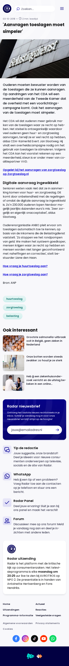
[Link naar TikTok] (34, 638)
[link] (14, 299)
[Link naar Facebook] (16, 638)
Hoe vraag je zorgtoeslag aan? (25, 274)
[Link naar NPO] (39, 656)
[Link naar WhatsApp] (52, 638)
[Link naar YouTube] (43, 638)
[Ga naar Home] (7, 8)
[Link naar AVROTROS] (30, 656)
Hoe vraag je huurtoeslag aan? (25, 266)
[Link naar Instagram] (25, 638)
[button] (62, 8)
